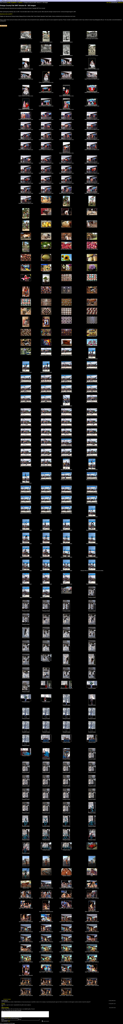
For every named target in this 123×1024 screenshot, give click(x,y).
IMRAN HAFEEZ (5, 1007)
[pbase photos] (3, 1)
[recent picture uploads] (8, 1)
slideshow (120, 2)
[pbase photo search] (18, 1)
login (6, 1017)
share (9, 999)
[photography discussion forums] (13, 1)
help (9, 1021)
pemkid (3, 1003)
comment (5, 999)
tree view (109, 2)
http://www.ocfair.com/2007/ (6, 14)
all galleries (14, 2)
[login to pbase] (121, 1)
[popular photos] (68, 1)
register (9, 1017)
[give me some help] (118, 1)
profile (8, 2)
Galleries (20, 2)
